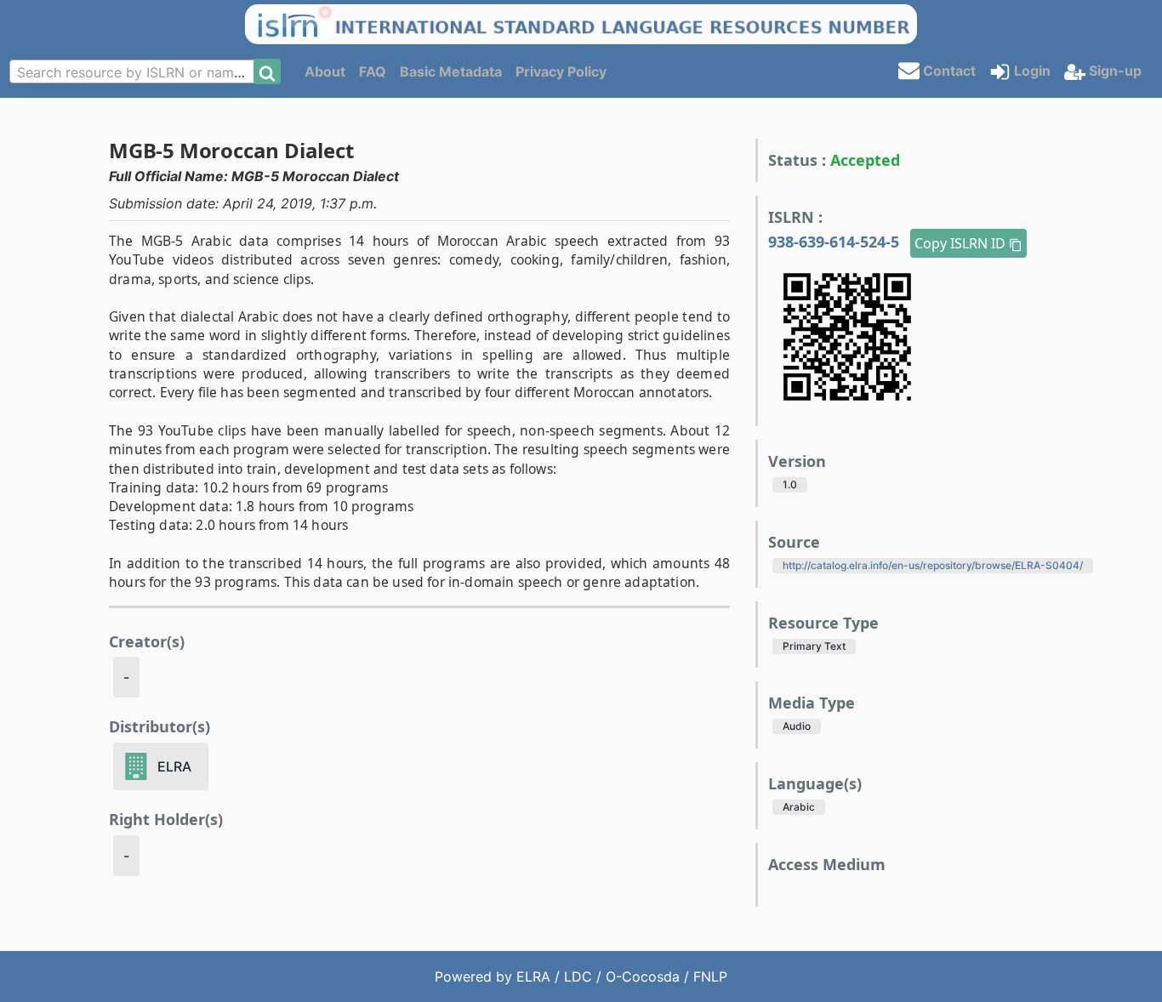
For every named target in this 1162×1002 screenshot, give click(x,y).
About (325, 71)
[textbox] (137, 72)
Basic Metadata (451, 71)
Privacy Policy (561, 71)
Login (1031, 70)
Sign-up (1113, 70)
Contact (948, 69)
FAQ (372, 71)
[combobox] (137, 71)
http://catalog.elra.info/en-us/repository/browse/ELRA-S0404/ (933, 565)
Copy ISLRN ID (961, 243)
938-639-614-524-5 (835, 241)
